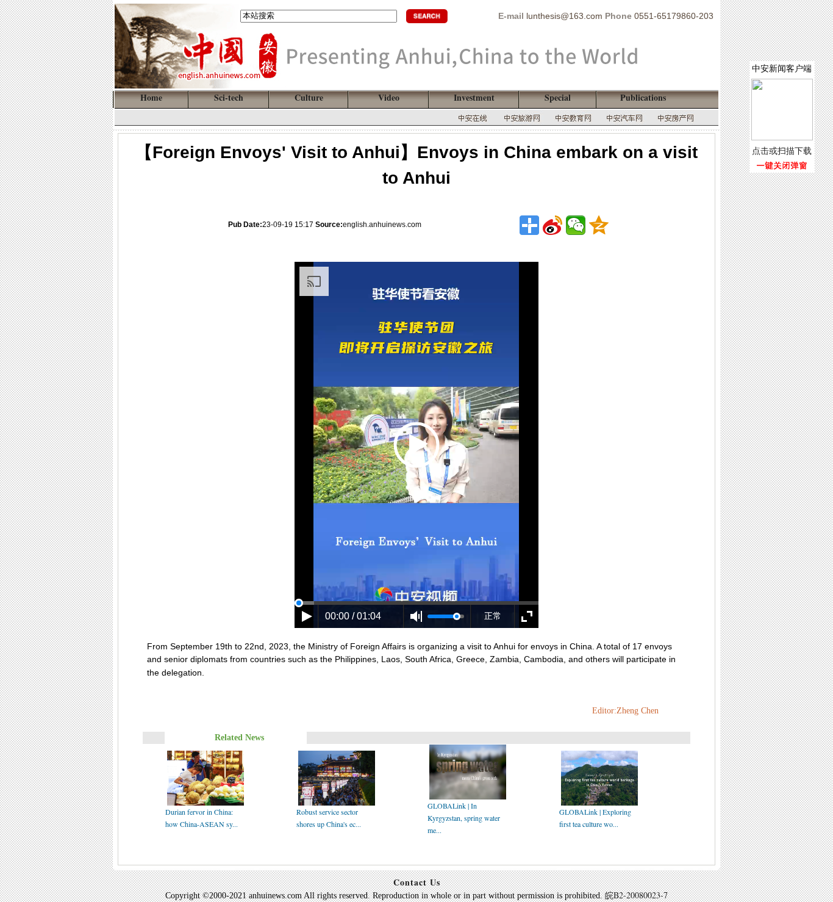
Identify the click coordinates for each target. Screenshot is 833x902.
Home (151, 97)
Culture (309, 97)
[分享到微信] (575, 225)
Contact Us (416, 882)
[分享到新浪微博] (552, 225)
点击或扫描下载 (782, 150)
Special (558, 97)
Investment (474, 97)
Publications (643, 97)
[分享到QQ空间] (599, 225)
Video (388, 97)
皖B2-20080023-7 (636, 895)
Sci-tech (228, 97)
